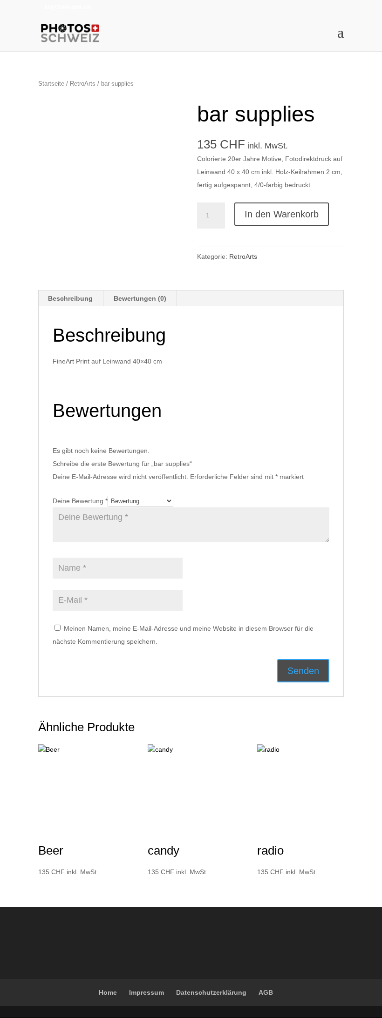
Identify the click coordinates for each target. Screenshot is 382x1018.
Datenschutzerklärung (211, 992)
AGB (266, 992)
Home (108, 992)
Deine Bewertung (80, 501)
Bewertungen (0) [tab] (140, 298)
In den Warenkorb (282, 214)
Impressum (146, 992)
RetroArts (83, 83)
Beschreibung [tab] (70, 298)
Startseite (51, 83)
